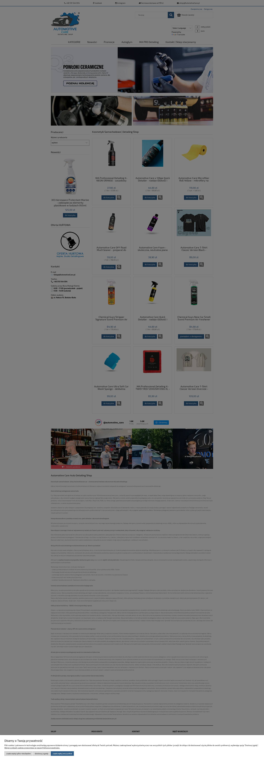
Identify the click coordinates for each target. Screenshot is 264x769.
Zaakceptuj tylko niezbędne (18, 753)
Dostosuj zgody (41, 753)
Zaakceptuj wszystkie (62, 753)
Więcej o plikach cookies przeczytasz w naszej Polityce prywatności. (32, 748)
